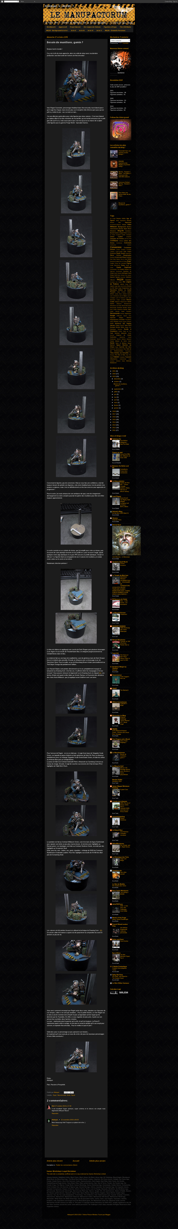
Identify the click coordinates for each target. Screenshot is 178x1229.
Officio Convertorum (119, 702)
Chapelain (128, 236)
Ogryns (125, 315)
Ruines (120, 331)
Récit (129, 325)
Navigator (128, 311)
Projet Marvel (75, 27)
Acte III (81, 30)
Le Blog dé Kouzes (119, 612)
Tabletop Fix (116, 439)
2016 (114, 417)
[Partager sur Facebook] (71, 1092)
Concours (127, 243)
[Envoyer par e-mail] (65, 1092)
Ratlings (118, 325)
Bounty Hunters (114, 233)
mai (115, 397)
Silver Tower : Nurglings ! (124, 741)
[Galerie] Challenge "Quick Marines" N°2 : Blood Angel (125, 720)
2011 (114, 430)
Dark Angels (127, 251)
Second (112, 335)
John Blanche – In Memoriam (121, 557)
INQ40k (114, 729)
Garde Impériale (124, 267)
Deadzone (113, 253)
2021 (114, 371)
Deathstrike (128, 253)
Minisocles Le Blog (119, 715)
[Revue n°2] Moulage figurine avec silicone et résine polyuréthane (125, 771)
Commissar (119, 243)
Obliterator (119, 315)
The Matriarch (124, 690)
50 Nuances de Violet (119, 599)
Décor (112, 255)
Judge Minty (117, 286)
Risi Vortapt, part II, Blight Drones (125, 846)
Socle (68, 1095)
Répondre (55, 1113)
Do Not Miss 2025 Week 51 (120, 513)
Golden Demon (124, 269)
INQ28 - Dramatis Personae (115, 30)
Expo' (55, 1095)
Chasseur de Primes (117, 238)
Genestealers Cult (114, 269)
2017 (114, 414)
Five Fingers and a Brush (121, 739)
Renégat (112, 327)
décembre (117, 379)
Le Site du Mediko (118, 884)
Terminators (128, 351)
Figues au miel (117, 452)
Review (118, 327)
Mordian (125, 307)
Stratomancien (119, 349)
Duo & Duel (124, 259)
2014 (114, 422)
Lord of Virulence (120, 297)
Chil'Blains (114, 241)
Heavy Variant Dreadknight (120, 919)
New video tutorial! (123, 873)
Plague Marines (125, 317)
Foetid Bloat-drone (115, 265)
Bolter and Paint (118, 939)
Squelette (121, 347)
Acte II (73, 30)
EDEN (129, 259)
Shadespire (113, 339)
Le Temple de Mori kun (120, 575)
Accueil (76, 1161)
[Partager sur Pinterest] (73, 1092)
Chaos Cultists (116, 236)
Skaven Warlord (121, 339)
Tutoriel (116, 357)
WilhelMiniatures (118, 843)
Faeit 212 (115, 653)
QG (124, 323)
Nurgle (112, 315)
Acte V (99, 30)
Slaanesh (129, 339)
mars (116, 402)
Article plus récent (55, 1161)
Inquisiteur (128, 280)
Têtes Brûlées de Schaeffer (119, 353)
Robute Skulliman (123, 819)
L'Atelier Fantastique (119, 966)
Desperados (127, 255)
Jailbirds (122, 284)
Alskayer (55, 1120)
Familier (112, 263)
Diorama (112, 257)
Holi (53, 1106)
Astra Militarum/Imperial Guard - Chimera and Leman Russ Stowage (120, 732)
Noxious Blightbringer (125, 313)
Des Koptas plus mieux (119, 886)
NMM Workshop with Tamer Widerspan (125, 629)
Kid (111, 288)
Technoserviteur (118, 351)
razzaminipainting (118, 816)
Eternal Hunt (116, 525)
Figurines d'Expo (110, 27)
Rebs (126, 325)
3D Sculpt (112, 218)
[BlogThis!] (67, 1092)
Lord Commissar (114, 295)
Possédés (122, 319)
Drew (124, 257)
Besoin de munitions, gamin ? (125, 203)
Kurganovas (125, 288)
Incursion (123, 277)
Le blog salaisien (118, 481)
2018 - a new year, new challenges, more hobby (124, 908)
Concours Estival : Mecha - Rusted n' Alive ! (125, 183)
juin (115, 394)
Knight (120, 288)
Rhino (122, 327)
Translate (125, 43)
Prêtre (111, 321)
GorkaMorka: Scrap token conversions (124, 470)
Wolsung (128, 361)
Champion (128, 234)
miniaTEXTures (117, 904)
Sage (111, 333)
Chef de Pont (127, 238)
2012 (114, 427)
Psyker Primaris (127, 321)
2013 (114, 425)
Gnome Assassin (123, 564)
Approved (128, 222)
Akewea (115, 518)
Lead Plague (116, 496)
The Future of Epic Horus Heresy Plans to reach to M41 (125, 657)
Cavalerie (118, 234)
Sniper (129, 341)
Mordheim (119, 307)
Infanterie (128, 277)
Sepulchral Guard (125, 337)
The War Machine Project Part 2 (125, 956)
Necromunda (61, 1095)
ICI (100, 673)
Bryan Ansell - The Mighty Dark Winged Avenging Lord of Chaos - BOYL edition (125, 502)
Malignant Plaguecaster (121, 301)
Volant (123, 361)
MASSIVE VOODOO (119, 626)
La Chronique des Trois (120, 857)
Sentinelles (113, 337)
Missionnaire (113, 307)
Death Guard (120, 253)
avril (115, 400)
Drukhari (128, 257)
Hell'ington (125, 273)
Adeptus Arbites (121, 218)
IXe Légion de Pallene (92, 27)
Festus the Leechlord (120, 263)
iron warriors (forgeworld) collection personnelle (123, 930)
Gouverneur (119, 271)
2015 (114, 419)
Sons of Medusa (121, 343)
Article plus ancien (97, 1161)
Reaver (122, 325)
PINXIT (114, 688)
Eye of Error (116, 953)
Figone (129, 263)
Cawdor (123, 234)
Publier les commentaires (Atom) (66, 1165)
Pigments (112, 317)
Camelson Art (117, 870)
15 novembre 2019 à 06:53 (70, 1120)
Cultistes (112, 251)
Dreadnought (118, 257)
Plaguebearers (114, 319)
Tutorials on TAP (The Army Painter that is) (125, 643)
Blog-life (121, 231)
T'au (124, 349)
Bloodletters (128, 231)
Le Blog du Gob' (118, 766)
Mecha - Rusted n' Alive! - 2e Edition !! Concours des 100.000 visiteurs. (125, 174)
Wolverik (114, 670)
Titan (127, 354)
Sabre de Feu (127, 331)
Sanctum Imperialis (121, 333)
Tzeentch (128, 357)
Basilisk (121, 228)
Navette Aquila (119, 311)
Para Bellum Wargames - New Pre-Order (124, 442)
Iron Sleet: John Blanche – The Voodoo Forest (120, 977)
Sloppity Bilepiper (114, 341)
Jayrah (112, 286)
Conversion (115, 247)
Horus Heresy (121, 275)
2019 (114, 376)
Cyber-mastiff (119, 251)
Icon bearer (128, 275)
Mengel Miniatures (118, 640)
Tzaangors (122, 357)
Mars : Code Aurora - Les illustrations (124, 602)
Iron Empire (119, 282)
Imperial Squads (115, 277)
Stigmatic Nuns (116, 520)
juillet (116, 391)
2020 (114, 374)
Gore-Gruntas (124, 941)
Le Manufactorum (118, 752)
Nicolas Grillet (117, 779)
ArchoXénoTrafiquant (115, 224)
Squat (73, 1095)
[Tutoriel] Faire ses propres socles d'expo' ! (125, 152)
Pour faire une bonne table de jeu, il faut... (125, 194)
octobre (116, 381)
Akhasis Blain (115, 222)
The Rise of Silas (120, 355)
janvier (116, 408)
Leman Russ (118, 293)
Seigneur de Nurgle (123, 335)
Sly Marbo (124, 341)
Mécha (123, 305)
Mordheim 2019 (116, 781)
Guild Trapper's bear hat (124, 677)
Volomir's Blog (117, 511)
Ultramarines (113, 359)
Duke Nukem (116, 259)
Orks (130, 315)
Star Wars (128, 347)
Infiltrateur (112, 279)
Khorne (129, 286)
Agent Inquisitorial (121, 220)
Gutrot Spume (117, 273)
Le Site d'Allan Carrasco (120, 983)
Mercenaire (128, 305)
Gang (123, 265)
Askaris (124, 224)
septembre (117, 389)
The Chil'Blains (125, 27)
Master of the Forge (119, 917)
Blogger (107, 1214)
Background (122, 227)
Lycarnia (123, 299)
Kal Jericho (124, 286)
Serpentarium (117, 675)
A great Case (124, 789)
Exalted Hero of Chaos (121, 261)
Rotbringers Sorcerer (116, 329)
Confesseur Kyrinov (120, 245)
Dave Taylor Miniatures (120, 890)
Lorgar (118, 299)
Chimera (121, 240)
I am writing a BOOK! (124, 893)
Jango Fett (128, 284)
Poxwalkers (128, 319)
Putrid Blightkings (115, 323)
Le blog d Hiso (117, 830)
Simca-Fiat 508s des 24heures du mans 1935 (125, 455)
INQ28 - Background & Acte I (57, 30)
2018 (114, 411)
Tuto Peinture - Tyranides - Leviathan (124, 833)
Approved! (63, 27)
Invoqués (112, 282)
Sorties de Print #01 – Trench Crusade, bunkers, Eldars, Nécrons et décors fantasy (125, 487)
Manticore (119, 303)
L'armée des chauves (119, 801)
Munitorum (120, 309)
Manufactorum (127, 303)
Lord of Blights (123, 295)
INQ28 (120, 279)
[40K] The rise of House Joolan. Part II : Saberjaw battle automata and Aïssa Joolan (125, 807)
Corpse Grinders (120, 249)
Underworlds (123, 359)
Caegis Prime (123, 233)
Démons (118, 255)
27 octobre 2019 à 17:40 (63, 1106)
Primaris (116, 321)
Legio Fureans (121, 292)
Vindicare (118, 361)
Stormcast (112, 349)
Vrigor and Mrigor (123, 859)
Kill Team (115, 288)
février (116, 405)
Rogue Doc (128, 327)
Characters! (123, 614)
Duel (111, 259)
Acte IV (90, 30)
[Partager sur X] (69, 1092)
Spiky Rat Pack (117, 975)
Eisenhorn (112, 261)
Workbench (51, 27)
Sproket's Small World (120, 562)
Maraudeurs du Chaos (115, 305)
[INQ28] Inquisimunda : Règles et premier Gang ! (124, 164)
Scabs (129, 333)
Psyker (120, 321)
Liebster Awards (127, 293)
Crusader (128, 249)
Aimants (129, 220)
